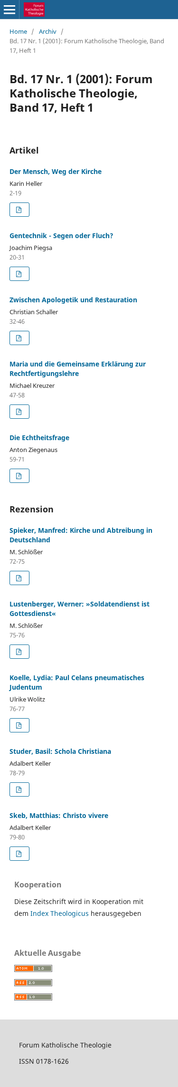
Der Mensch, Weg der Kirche (55, 171)
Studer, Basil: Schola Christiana (60, 751)
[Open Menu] (9, 9)
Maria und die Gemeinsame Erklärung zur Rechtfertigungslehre (77, 368)
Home (18, 31)
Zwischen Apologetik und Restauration (73, 299)
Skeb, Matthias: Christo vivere (58, 815)
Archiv (47, 31)
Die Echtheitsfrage (39, 437)
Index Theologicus (60, 913)
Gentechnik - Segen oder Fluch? (61, 235)
